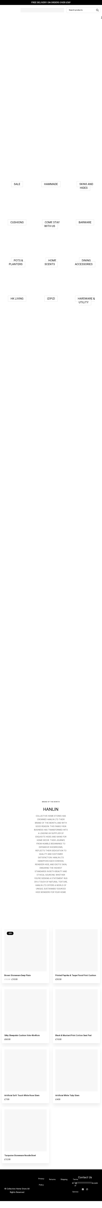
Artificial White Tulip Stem (67, 1095)
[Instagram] (87, 1189)
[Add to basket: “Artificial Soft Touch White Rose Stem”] (20, 1090)
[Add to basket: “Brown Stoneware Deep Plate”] (20, 970)
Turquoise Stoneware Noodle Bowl (20, 1155)
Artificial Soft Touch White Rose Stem (21, 1095)
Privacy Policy (41, 1182)
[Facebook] (83, 1189)
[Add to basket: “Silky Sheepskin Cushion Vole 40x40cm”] (20, 1030)
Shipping (64, 1179)
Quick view (31, 970)
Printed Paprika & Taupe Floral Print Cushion (75, 975)
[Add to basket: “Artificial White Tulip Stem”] (71, 1090)
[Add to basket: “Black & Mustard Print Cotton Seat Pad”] (71, 1030)
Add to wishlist (25, 970)
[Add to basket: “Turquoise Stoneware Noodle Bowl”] (20, 1150)
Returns (52, 1179)
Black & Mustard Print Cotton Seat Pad (73, 1035)
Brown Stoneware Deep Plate (17, 975)
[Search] (97, 10)
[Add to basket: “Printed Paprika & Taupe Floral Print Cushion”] (71, 970)
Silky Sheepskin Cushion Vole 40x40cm (22, 1035)
